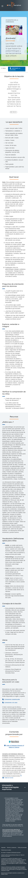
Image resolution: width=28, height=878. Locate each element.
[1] (21, 775)
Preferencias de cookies (6, 850)
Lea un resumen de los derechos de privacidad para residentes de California (12, 830)
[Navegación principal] (2, 6)
